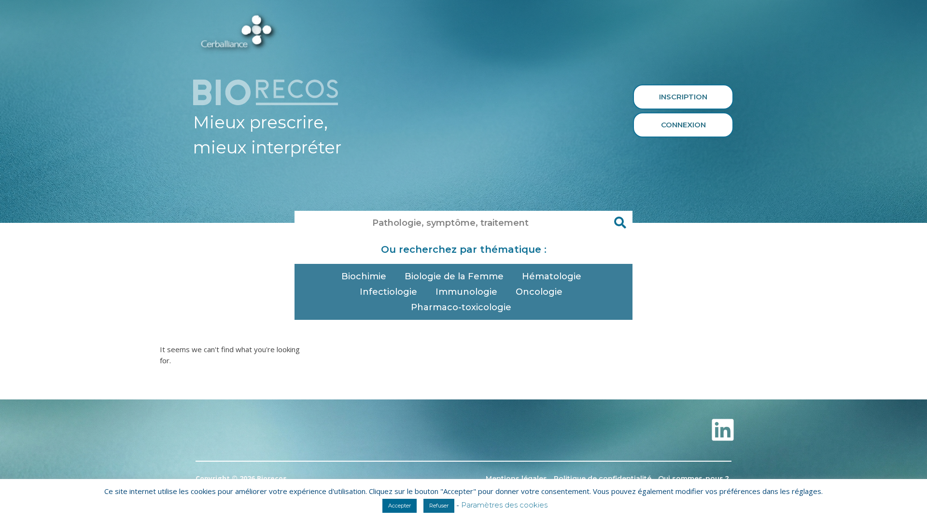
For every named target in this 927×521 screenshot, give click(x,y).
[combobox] (451, 223)
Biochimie (363, 276)
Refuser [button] (439, 505)
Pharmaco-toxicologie (461, 307)
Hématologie (551, 276)
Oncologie (539, 292)
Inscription (683, 96)
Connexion (683, 124)
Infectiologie (388, 292)
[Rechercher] (620, 223)
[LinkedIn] (722, 430)
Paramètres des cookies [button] (504, 504)
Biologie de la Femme (454, 276)
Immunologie (466, 292)
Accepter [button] (399, 505)
